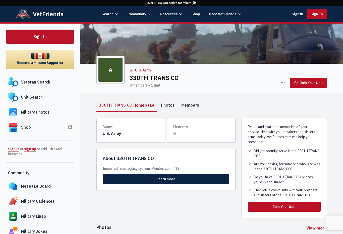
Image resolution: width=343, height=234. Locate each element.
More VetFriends (222, 14)
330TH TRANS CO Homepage (126, 105)
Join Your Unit (311, 83)
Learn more (166, 179)
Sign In (40, 36)
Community (137, 14)
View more (316, 227)
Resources (169, 14)
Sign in (297, 14)
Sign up (317, 14)
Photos (168, 105)
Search (107, 14)
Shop (196, 14)
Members (190, 105)
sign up (30, 149)
